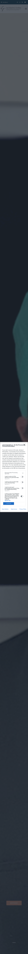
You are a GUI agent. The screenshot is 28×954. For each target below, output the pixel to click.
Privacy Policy (22, 509)
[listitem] (14, 473)
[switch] (22, 477)
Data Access (14, 509)
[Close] (24, 445)
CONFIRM (8, 503)
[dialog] (14, 477)
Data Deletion (5, 509)
